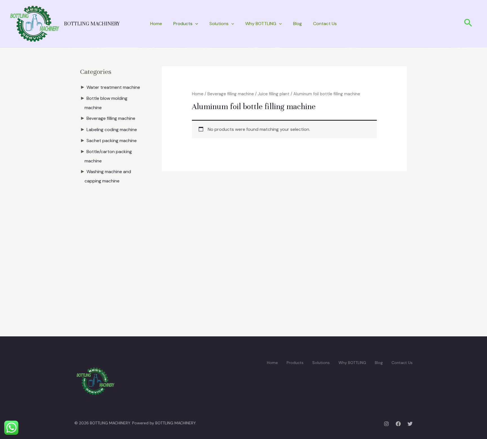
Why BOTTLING (260, 24)
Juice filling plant (273, 94)
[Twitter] (410, 423)
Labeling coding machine (112, 130)
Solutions (219, 24)
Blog (297, 24)
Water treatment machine (113, 87)
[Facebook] (398, 423)
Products (182, 24)
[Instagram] (386, 423)
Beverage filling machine (111, 118)
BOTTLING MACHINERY (92, 23)
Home (156, 24)
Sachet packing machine (112, 141)
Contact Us (325, 24)
